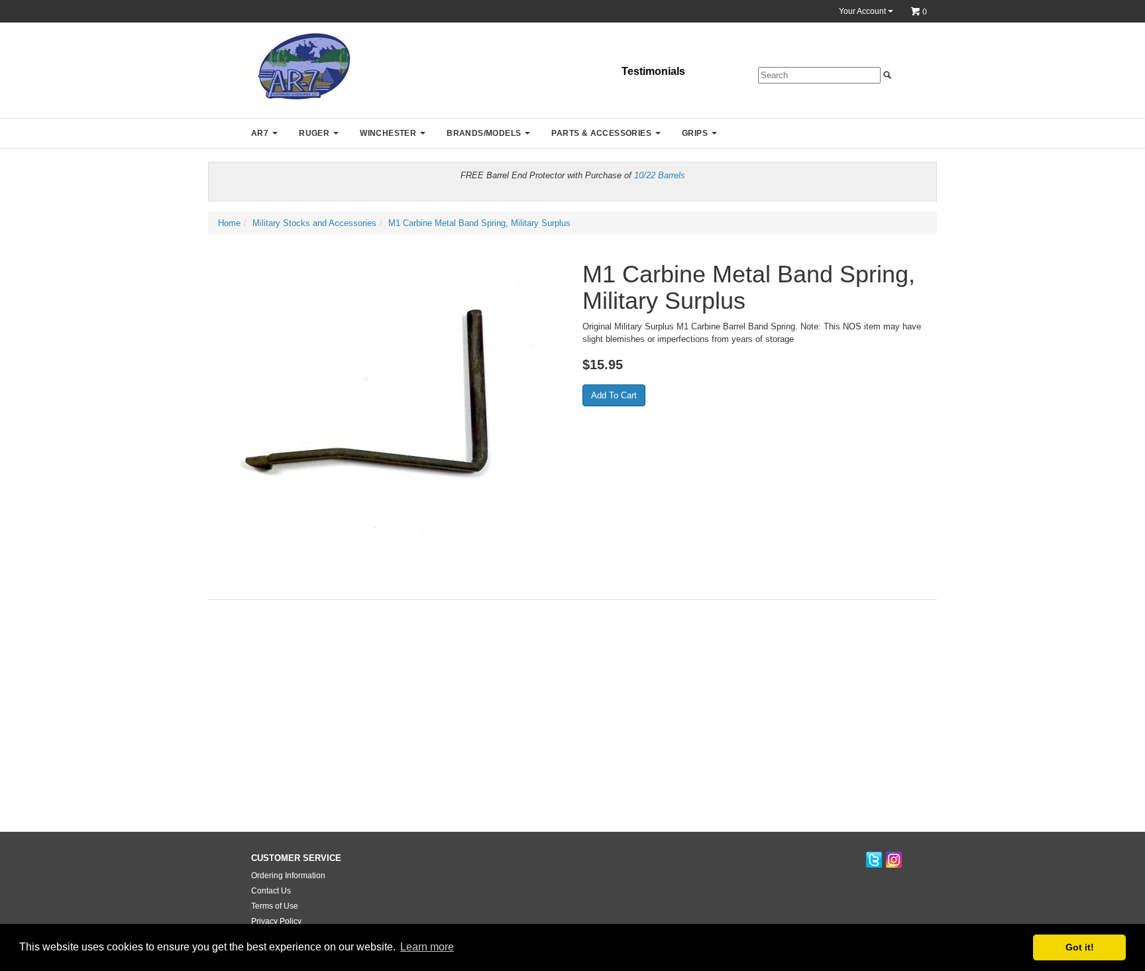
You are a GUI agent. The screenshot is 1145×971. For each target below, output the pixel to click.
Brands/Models (484, 133)
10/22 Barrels (659, 175)
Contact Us (271, 890)
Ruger (314, 133)
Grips (695, 133)
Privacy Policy (276, 921)
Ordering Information (288, 875)
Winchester (388, 133)
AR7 (259, 133)
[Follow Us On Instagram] (894, 861)
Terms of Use (274, 906)
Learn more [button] (427, 946)
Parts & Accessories (601, 133)
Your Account (863, 11)
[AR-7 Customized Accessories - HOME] (301, 69)
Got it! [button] (1079, 947)
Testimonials (653, 71)
